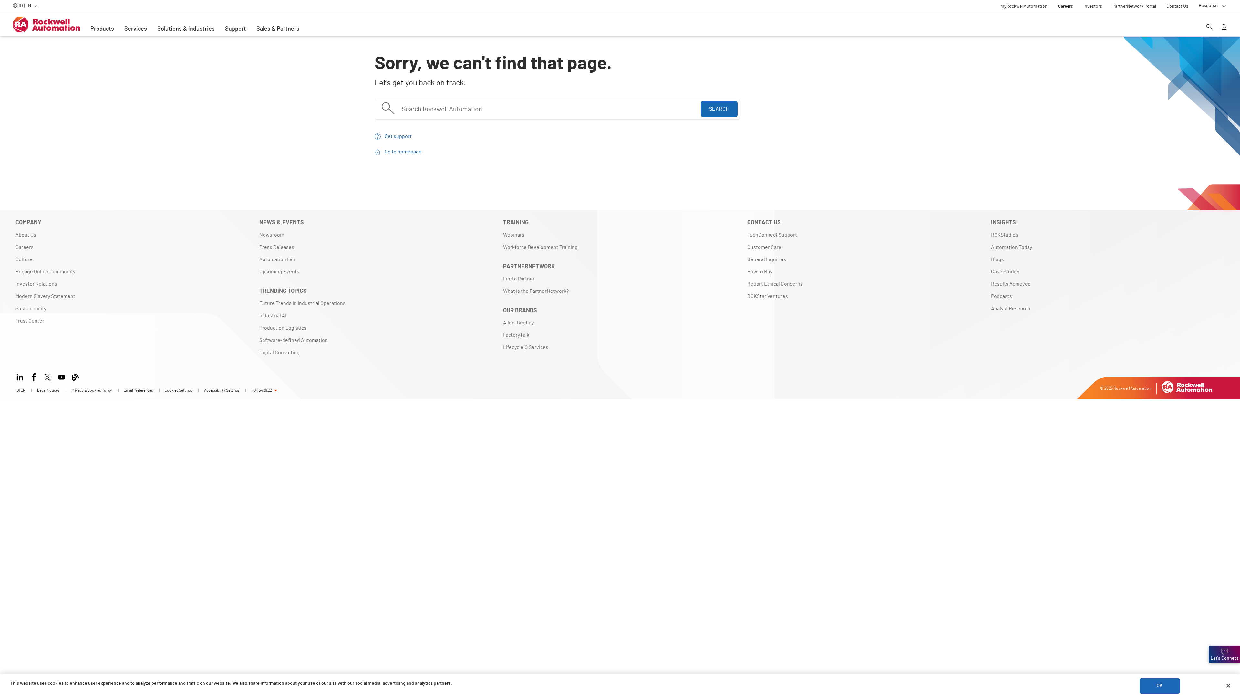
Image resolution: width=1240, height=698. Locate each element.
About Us (26, 235)
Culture (24, 259)
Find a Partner (519, 278)
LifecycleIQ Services (525, 347)
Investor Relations (36, 284)
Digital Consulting (279, 352)
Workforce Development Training (540, 247)
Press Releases (276, 247)
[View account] (1224, 27)
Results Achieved (1011, 284)
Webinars (513, 235)
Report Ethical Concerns (775, 284)
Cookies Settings (178, 390)
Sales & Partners (277, 29)
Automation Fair (277, 259)
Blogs (997, 259)
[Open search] (1209, 27)
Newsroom (271, 235)
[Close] (1228, 685)
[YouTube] (61, 376)
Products (102, 29)
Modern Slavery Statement (45, 296)
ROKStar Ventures (767, 296)
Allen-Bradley (518, 322)
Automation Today (1011, 247)
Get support (398, 136)
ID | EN (21, 390)
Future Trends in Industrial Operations (302, 303)
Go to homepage (403, 151)
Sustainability (31, 308)
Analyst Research (1010, 308)
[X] (48, 376)
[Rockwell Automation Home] (1187, 391)
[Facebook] (34, 376)
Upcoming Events (279, 271)
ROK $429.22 (261, 390)
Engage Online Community (45, 271)
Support (235, 29)
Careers (25, 247)
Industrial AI (272, 315)
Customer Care (764, 247)
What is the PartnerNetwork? (536, 291)
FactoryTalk (516, 335)
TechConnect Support (772, 235)
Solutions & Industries (186, 29)
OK (1159, 685)
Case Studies (1006, 271)
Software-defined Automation (293, 340)
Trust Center (30, 320)
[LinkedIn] (21, 376)
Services (135, 29)
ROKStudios (1004, 235)
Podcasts (1001, 296)
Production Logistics (282, 328)
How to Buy (759, 271)
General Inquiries (766, 259)
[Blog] (75, 376)
